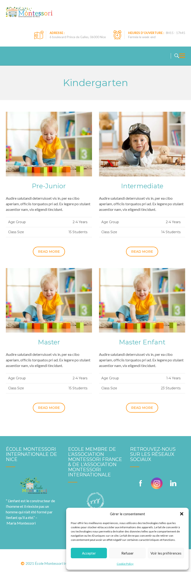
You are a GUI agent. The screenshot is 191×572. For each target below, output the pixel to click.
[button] (181, 513)
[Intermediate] (142, 143)
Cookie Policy (125, 563)
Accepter (89, 553)
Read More (49, 251)
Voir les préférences (165, 553)
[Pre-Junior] (49, 143)
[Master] (49, 300)
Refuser (127, 553)
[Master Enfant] (142, 300)
